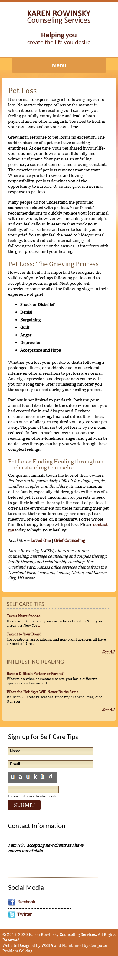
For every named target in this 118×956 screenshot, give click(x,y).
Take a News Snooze (23, 615)
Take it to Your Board (24, 633)
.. (39, 625)
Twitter (24, 913)
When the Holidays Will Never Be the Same (42, 691)
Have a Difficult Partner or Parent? (35, 673)
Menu (59, 65)
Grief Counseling (69, 540)
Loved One (41, 540)
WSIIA (47, 945)
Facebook (26, 901)
